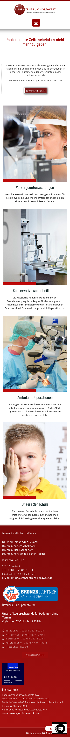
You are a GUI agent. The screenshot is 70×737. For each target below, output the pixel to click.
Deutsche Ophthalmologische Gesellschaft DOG (26, 698)
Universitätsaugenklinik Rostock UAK (20, 713)
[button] (36, 23)
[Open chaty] (60, 726)
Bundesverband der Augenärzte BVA (20, 695)
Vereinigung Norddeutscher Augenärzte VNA (24, 709)
